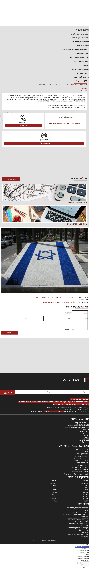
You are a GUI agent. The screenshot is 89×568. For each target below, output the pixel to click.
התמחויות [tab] (84, 92)
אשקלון (85, 499)
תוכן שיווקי (84, 537)
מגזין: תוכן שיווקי (83, 441)
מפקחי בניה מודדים (81, 61)
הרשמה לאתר (84, 431)
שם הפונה (68, 313)
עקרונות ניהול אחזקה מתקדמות (78, 528)
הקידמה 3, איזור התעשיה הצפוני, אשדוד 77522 (64, 123)
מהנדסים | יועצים (82, 53)
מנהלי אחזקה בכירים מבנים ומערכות (77, 428)
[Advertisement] (44, 13)
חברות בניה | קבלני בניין (80, 42)
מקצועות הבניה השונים (80, 69)
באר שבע (85, 496)
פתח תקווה (84, 483)
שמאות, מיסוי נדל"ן (82, 424)
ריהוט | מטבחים (83, 73)
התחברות (86, 433)
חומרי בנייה (84, 517)
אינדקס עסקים (74, 84)
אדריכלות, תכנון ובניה (82, 422)
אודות (87, 437)
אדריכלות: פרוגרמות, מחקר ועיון (77, 508)
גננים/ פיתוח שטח (63, 302)
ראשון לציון (53, 483)
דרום (63, 297)
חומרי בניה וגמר (83, 46)
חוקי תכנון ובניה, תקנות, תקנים (78, 519)
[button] (82, 547)
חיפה (86, 490)
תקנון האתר (85, 443)
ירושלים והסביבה (44, 297)
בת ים (55, 496)
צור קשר (86, 435)
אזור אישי (86, 429)
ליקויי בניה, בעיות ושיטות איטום (78, 426)
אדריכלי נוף (47, 84)
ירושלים (54, 481)
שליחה (9, 332)
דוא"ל (25, 318)
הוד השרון (85, 494)
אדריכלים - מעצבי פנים (80, 38)
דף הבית (84, 84)
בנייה (86, 510)
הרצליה (54, 487)
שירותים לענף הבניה (81, 77)
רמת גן (55, 485)
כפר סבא (85, 492)
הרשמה (78, 407)
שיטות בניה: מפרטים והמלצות (78, 534)
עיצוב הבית (84, 526)
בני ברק (54, 494)
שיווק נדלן (85, 532)
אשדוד (81, 300)
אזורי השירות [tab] (84, 90)
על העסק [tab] (84, 88)
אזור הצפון (69, 297)
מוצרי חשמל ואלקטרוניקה (79, 57)
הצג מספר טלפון (44, 143)
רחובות (85, 485)
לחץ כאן (79, 409)
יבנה (55, 501)
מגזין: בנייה (85, 439)
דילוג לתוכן (85, 544)
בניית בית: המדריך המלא (80, 512)
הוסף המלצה (11, 179)
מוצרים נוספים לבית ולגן (48, 302)
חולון (86, 487)
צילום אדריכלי (83, 530)
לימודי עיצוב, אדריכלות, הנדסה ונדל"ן (75, 50)
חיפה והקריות (56, 297)
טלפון (70, 318)
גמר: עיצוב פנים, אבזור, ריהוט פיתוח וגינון (74, 514)
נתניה (55, 492)
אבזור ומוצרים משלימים (80, 34)
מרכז (36, 297)
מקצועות (85, 65)
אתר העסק (23, 125)
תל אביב (85, 481)
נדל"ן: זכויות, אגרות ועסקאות (78, 523)
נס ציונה (54, 499)
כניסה (60, 407)
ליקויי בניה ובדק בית (81, 521)
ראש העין (85, 501)
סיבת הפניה (69, 329)
